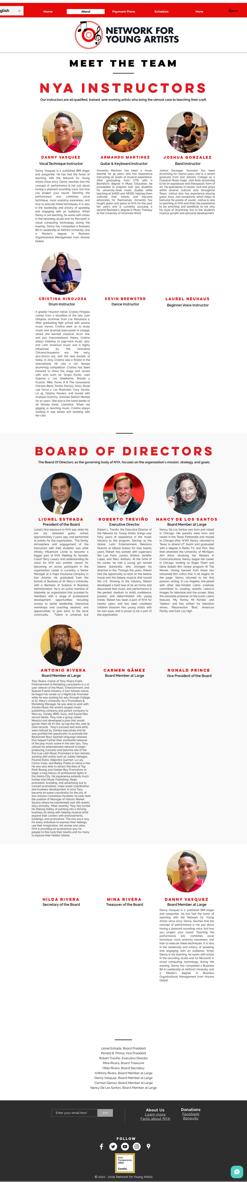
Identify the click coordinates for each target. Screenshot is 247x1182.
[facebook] (101, 1147)
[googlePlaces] (148, 1147)
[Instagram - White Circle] (137, 1147)
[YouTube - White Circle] (125, 1147)
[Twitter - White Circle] (113, 1147)
